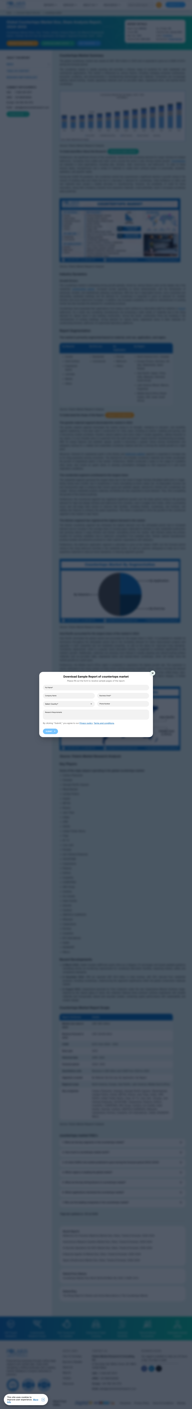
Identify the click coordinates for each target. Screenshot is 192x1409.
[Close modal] (152, 673)
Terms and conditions (104, 723)
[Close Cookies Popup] (43, 1399)
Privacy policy (86, 723)
